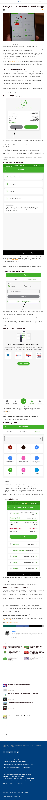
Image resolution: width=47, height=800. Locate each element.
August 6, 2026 (11, 653)
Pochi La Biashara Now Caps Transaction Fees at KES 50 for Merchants (13, 658)
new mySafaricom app (14, 61)
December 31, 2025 (11, 717)
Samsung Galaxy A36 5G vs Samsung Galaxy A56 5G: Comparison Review (17, 728)
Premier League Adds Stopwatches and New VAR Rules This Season (16, 782)
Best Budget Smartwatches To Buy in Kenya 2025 (12, 734)
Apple (10, 619)
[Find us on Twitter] (7, 752)
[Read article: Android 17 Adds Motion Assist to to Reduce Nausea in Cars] (5, 699)
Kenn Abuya (8, 9)
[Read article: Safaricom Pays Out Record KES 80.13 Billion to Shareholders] (26, 658)
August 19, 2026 (11, 648)
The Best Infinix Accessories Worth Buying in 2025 (12, 721)
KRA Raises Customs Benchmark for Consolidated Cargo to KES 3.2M (20, 702)
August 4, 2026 (32, 654)
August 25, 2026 (11, 699)
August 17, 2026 (32, 648)
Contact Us (27, 792)
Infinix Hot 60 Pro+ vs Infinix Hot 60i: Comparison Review (14, 731)
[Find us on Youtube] (12, 752)
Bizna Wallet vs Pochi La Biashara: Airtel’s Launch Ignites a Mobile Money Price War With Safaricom (37, 652)
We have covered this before (9, 256)
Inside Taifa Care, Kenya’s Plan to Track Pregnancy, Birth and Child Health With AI (23, 693)
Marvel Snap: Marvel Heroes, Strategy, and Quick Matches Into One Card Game (17, 762)
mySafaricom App (9, 622)
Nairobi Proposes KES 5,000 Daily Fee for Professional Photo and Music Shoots (18, 778)
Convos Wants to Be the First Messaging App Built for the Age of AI (15, 761)
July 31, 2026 (32, 659)
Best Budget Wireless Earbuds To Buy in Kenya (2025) (13, 725)
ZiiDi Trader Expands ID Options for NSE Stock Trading (13, 783)
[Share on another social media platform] (43, 626)
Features (22, 9)
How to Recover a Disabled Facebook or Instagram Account (19, 684)
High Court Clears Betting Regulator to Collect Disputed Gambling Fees (17, 774)
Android (4, 619)
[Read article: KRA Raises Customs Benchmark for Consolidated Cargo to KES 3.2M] (5, 703)
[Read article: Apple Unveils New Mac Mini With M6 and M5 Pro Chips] (5, 690)
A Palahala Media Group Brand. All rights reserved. (11, 796)
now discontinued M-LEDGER (11, 259)
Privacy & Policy (20, 792)
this (6, 411)
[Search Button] (43, 1)
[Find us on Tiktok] (18, 752)
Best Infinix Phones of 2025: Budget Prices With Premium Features (20, 715)
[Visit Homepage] (21, 2)
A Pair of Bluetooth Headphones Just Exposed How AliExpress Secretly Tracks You (19, 780)
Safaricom (16, 622)
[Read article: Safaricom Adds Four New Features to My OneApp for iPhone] (26, 647)
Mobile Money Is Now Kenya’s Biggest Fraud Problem (13, 776)
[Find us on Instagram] (9, 752)
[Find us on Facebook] (4, 752)
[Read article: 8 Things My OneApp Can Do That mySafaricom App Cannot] (5, 652)
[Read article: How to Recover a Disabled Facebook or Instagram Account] (5, 685)
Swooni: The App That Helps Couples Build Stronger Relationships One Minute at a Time (18, 764)
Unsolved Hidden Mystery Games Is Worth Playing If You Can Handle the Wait (17, 767)
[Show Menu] (3, 1)
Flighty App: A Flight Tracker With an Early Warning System (13, 759)
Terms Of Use (5, 792)
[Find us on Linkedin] (15, 752)
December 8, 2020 (16, 9)
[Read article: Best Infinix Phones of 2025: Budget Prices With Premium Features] (5, 717)
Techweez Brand (13, 792)
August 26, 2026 (11, 690)
